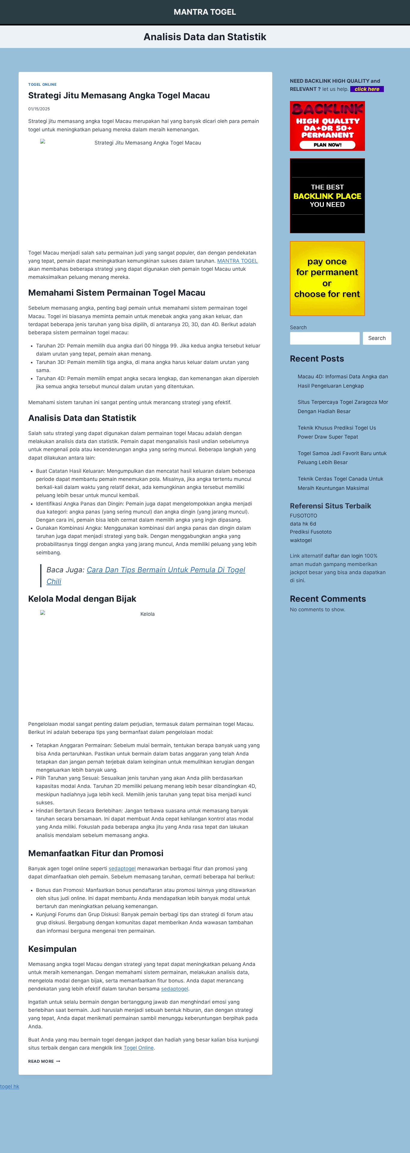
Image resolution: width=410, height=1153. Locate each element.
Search (298, 327)
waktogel (301, 540)
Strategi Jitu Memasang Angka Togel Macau (119, 95)
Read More (44, 1061)
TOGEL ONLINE (42, 84)
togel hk (9, 1086)
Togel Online (139, 1048)
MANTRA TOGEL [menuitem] (237, 261)
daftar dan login (343, 556)
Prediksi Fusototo (311, 532)
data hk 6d (303, 524)
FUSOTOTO (303, 516)
